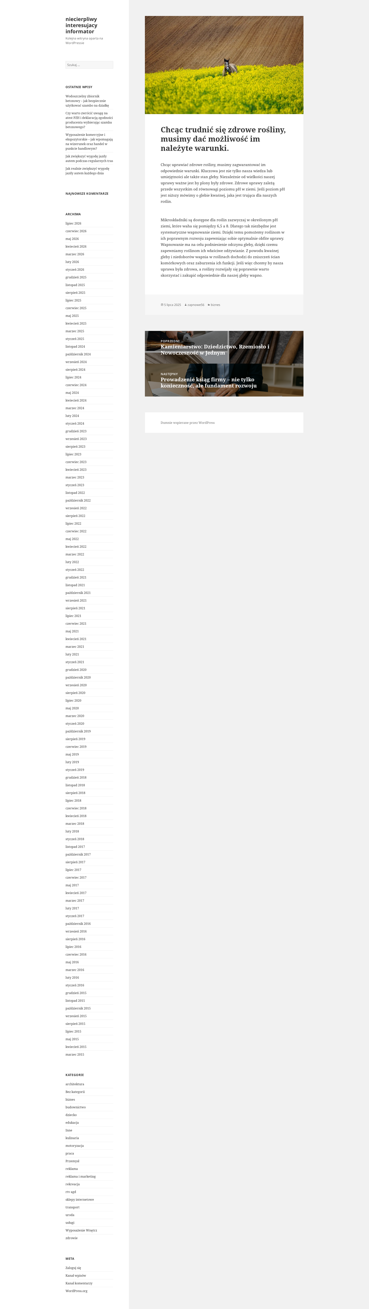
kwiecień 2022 (76, 546)
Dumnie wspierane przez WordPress (188, 423)
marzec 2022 (75, 554)
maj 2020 (72, 708)
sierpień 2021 (75, 608)
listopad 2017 (75, 847)
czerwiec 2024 (76, 385)
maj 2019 (72, 754)
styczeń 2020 (75, 723)
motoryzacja (75, 1146)
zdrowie (72, 1238)
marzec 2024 (75, 408)
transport (73, 1207)
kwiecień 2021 (76, 639)
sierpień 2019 (75, 739)
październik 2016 (78, 924)
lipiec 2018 (73, 800)
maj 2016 (72, 962)
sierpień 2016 (75, 939)
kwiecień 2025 (76, 323)
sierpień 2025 (75, 293)
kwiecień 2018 (76, 816)
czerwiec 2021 (76, 623)
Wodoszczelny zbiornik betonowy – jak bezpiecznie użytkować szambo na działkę (87, 101)
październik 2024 (78, 354)
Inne (69, 1130)
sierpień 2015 (75, 1024)
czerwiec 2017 (76, 877)
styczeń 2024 (75, 423)
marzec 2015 (75, 1054)
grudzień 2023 (76, 431)
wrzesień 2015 (76, 1016)
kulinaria (72, 1138)
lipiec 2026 (73, 223)
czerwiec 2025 (76, 308)
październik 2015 (78, 1008)
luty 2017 (72, 908)
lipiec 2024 (73, 377)
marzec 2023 (75, 477)
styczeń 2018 (75, 839)
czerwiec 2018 (76, 808)
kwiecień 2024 (76, 400)
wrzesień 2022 (76, 508)
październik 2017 (78, 854)
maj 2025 (72, 316)
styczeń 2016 (75, 985)
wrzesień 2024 (76, 362)
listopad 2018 (75, 785)
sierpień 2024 (75, 369)
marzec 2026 (75, 254)
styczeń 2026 (75, 269)
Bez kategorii (75, 1092)
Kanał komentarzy (79, 1283)
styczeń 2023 (75, 485)
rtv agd (71, 1192)
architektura (75, 1084)
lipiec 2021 (73, 616)
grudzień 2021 (76, 577)
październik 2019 (78, 731)
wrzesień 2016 (76, 931)
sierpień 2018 (75, 793)
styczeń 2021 (75, 662)
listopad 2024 (75, 346)
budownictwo (76, 1107)
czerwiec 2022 (76, 531)
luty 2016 (72, 977)
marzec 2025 (75, 331)
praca (70, 1153)
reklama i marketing (81, 1176)
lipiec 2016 (73, 947)
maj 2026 (72, 239)
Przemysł (72, 1161)
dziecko (71, 1115)
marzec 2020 (75, 716)
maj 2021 (72, 631)
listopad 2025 (75, 285)
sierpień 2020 (75, 693)
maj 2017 (72, 885)
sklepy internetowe (80, 1199)
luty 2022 (72, 562)
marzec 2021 (75, 646)
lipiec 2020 (73, 700)
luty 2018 (72, 831)
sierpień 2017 (75, 862)
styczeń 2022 (75, 570)
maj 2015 (72, 1039)
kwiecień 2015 (76, 1047)
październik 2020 (78, 677)
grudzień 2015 (76, 993)
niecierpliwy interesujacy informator (81, 25)
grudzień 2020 (76, 670)
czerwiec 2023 (76, 462)
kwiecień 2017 (76, 893)
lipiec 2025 (73, 300)
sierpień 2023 (75, 446)
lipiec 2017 (73, 870)
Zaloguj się (73, 1268)
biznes (70, 1099)
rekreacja (73, 1184)
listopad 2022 (75, 493)
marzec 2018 (75, 823)
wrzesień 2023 (76, 439)
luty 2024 (72, 416)
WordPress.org (76, 1291)
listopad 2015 (75, 1000)
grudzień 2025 (76, 277)
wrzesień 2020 (76, 685)
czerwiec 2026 (76, 231)
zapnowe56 (196, 305)
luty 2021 (72, 654)
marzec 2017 (75, 900)
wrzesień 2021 (76, 600)
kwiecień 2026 (76, 246)
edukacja (72, 1122)
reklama (72, 1169)
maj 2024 (72, 393)
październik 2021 (78, 593)
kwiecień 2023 (76, 470)
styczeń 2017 (75, 916)
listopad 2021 (75, 585)
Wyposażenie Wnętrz (81, 1230)
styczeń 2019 (75, 770)
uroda (70, 1215)
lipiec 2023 (73, 454)
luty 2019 (72, 762)
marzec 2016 (75, 970)
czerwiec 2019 (76, 747)
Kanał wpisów (76, 1275)
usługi (70, 1223)
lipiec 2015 (73, 1031)
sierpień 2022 (75, 516)
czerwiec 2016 (76, 954)
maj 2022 (72, 539)
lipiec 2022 (73, 523)
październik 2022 (78, 500)
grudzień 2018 (76, 777)
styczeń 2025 (75, 339)
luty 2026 (72, 262)
